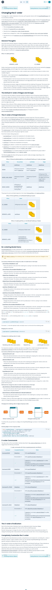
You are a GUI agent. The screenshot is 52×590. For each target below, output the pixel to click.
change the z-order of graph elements (27, 21)
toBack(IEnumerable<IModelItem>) (35, 508)
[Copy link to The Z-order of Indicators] (22, 524)
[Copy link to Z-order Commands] (18, 440)
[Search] (45, 2)
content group (6, 130)
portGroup (6, 142)
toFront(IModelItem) (32, 487)
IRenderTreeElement (29, 119)
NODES (3, 169)
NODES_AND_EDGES (26, 148)
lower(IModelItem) (31, 469)
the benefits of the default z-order (27, 19)
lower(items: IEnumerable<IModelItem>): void (13, 304)
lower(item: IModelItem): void (10, 298)
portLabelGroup (7, 136)
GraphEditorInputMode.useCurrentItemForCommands (37, 464)
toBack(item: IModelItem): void (10, 275)
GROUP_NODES (23, 152)
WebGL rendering (11, 256)
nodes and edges (35, 144)
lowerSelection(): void (8, 371)
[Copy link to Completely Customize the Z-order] (30, 535)
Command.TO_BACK (6, 505)
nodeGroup (6, 144)
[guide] (27, 2)
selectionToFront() (40, 494)
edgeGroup (6, 147)
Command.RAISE (6, 453)
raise (34, 465)
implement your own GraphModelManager (24, 35)
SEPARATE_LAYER (6, 214)
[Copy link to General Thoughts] (17, 41)
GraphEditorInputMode (7, 349)
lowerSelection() (40, 476)
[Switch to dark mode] (47, 2)
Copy (48, 321)
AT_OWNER (4, 204)
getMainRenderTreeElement (33, 379)
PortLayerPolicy (34, 128)
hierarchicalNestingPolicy (7, 111)
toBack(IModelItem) (32, 505)
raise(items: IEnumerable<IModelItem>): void (13, 292)
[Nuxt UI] (3, 2)
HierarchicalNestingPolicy (25, 128)
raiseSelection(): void (8, 365)
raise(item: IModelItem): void (9, 287)
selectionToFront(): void (8, 353)
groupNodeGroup (8, 150)
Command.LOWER (6, 469)
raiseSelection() (40, 460)
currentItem (41, 465)
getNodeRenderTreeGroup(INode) (9, 550)
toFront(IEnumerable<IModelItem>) (35, 490)
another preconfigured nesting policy (17, 109)
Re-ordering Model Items (35, 443)
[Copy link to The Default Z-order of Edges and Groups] (35, 93)
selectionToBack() (40, 512)
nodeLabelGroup (7, 138)
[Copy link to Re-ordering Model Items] (22, 247)
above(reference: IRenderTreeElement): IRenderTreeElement (17, 386)
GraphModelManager (43, 16)
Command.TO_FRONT (7, 487)
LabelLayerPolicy (44, 128)
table (9, 155)
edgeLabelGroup (7, 140)
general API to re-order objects (17, 29)
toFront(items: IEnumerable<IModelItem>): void (14, 269)
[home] (21, 2)
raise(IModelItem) (31, 453)
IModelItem (17, 453)
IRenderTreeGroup (16, 119)
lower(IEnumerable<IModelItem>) (35, 473)
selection (28, 460)
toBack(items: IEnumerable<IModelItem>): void (14, 281)
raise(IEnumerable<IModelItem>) (35, 456)
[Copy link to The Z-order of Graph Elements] (27, 115)
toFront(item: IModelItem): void (10, 263)
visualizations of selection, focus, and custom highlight (35, 33)
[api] (24, 2)
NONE (3, 165)
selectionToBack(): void (8, 359)
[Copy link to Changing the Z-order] (23, 12)
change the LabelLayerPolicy (22, 50)
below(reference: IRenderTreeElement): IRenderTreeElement (17, 392)
